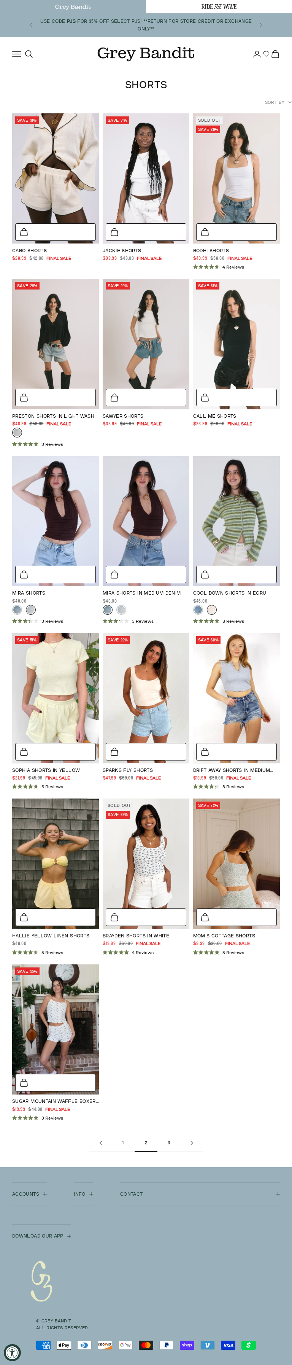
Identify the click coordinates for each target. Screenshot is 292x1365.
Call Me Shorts (214, 416)
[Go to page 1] (100, 1143)
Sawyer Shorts (123, 416)
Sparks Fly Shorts (128, 770)
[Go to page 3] (191, 1143)
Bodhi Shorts (211, 250)
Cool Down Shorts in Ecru (230, 593)
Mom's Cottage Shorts (224, 936)
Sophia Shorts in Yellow (46, 770)
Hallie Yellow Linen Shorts (50, 936)
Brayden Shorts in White (136, 936)
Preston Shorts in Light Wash (53, 416)
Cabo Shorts (29, 250)
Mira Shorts (28, 593)
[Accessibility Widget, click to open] (12, 1352)
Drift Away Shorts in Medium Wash (231, 770)
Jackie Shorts (122, 250)
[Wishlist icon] (266, 54)
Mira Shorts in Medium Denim (142, 593)
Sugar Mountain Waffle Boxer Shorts (54, 1101)
